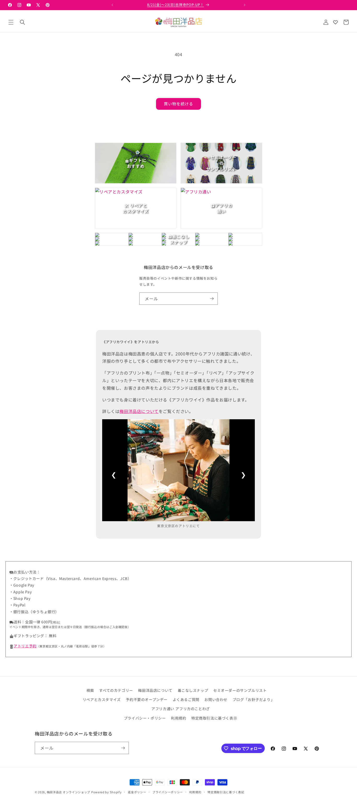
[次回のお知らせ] (244, 5)
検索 (90, 690)
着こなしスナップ (193, 690)
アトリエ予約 (25, 645)
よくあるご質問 (186, 699)
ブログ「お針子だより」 (254, 699)
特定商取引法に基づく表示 (214, 718)
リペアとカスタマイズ (102, 699)
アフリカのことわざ (192, 708)
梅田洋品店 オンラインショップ (68, 792)
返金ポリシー (137, 792)
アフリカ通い (162, 708)
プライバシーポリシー (167, 792)
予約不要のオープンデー (147, 699)
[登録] (211, 298)
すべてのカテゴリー (116, 690)
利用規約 (178, 718)
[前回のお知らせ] (112, 5)
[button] (11, 22)
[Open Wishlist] (335, 22)
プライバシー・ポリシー (145, 718)
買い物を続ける (178, 103)
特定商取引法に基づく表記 (226, 792)
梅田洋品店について (138, 411)
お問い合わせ (215, 699)
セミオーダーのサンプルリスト (240, 690)
